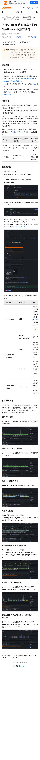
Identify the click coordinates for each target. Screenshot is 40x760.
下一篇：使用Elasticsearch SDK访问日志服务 (25, 656)
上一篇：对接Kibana (6, 656)
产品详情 (19, 37)
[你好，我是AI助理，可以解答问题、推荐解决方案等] (28, 7)
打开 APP (34, 3)
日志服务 (8, 17)
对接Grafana (17, 132)
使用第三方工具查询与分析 (28, 17)
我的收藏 (33, 37)
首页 (3, 17)
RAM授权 (7, 94)
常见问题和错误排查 (18, 227)
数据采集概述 (16, 81)
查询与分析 (16, 17)
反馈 (23, 666)
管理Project (24, 79)
